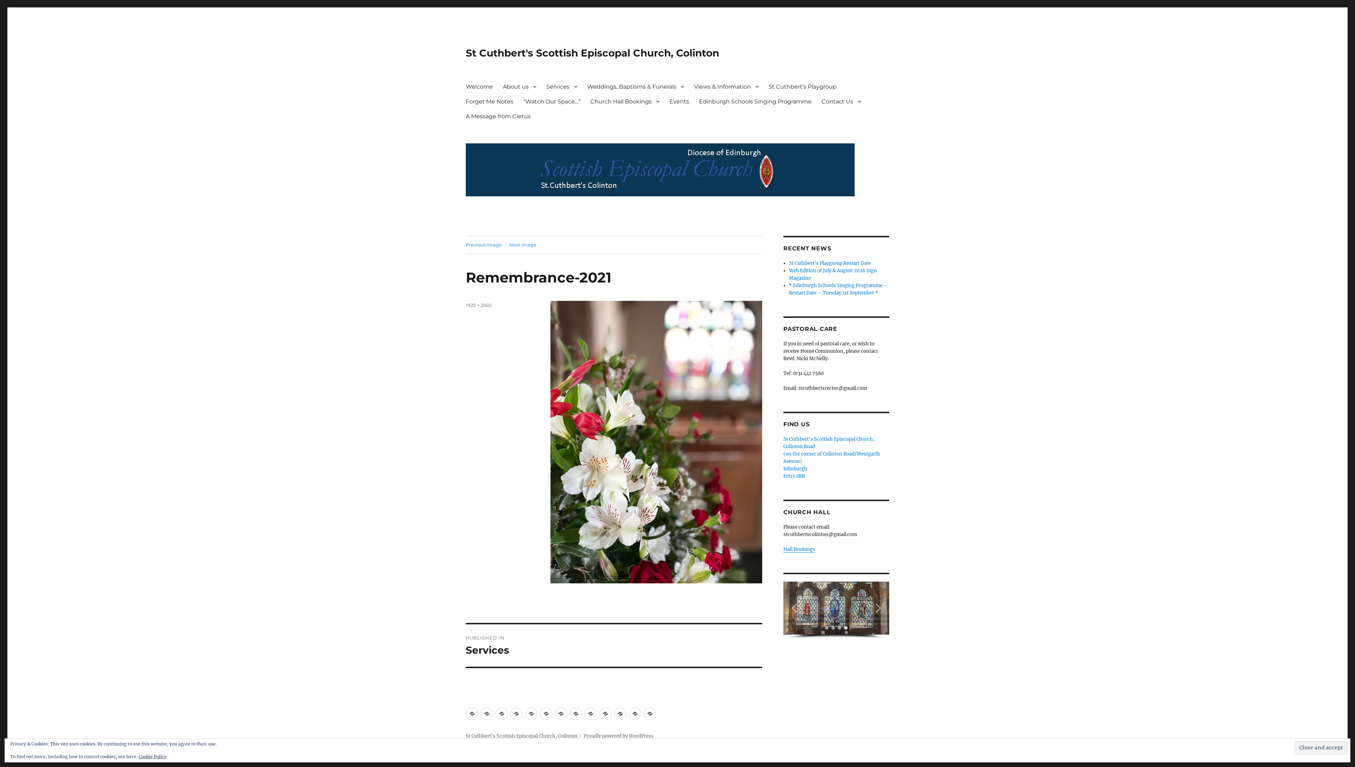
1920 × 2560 (479, 305)
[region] (836, 610)
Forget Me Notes (489, 101)
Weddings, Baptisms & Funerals (631, 86)
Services (558, 86)
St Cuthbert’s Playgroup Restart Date (830, 263)
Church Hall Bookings (621, 101)
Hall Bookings (799, 549)
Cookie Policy (153, 756)
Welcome (479, 86)
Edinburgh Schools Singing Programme (755, 101)
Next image (522, 245)
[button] (794, 608)
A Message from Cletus (498, 116)
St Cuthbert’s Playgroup (803, 86)
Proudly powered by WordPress (619, 736)
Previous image (484, 245)
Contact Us (837, 101)
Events (679, 101)
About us (516, 86)
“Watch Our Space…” (551, 101)
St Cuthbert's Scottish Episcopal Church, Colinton (592, 53)
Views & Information (722, 86)
